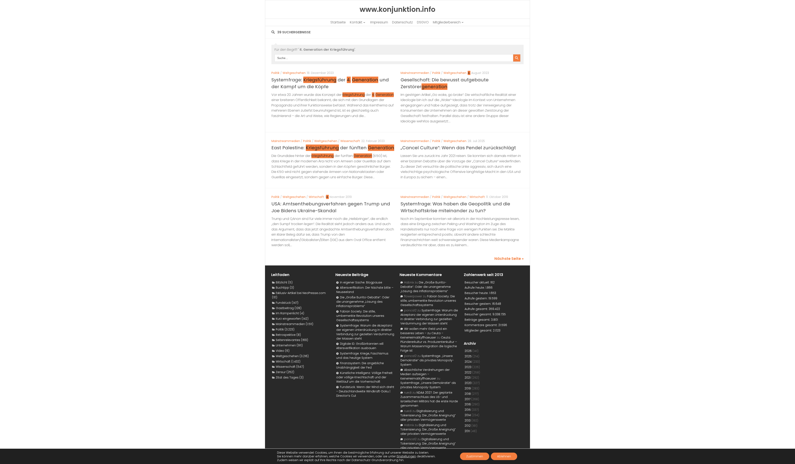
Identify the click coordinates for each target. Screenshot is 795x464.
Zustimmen (474, 456)
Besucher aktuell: (477, 282)
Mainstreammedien (415, 73)
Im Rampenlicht (287, 313)
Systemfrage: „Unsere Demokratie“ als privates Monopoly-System (427, 360)
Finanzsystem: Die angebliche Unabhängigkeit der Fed (360, 365)
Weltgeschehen (294, 73)
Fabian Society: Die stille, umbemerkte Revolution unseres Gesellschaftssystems (360, 315)
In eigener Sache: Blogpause (361, 282)
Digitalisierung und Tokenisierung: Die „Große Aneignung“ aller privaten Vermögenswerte (428, 415)
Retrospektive (286, 335)
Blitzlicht (281, 282)
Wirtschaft (316, 197)
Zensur (281, 372)
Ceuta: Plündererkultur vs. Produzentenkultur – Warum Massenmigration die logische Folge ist (428, 344)
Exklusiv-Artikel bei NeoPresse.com (301, 293)
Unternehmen (286, 345)
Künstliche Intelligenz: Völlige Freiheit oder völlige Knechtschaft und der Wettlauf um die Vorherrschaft (364, 377)
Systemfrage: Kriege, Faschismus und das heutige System (362, 355)
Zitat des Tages (287, 377)
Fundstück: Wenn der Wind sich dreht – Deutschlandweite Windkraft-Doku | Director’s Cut (365, 391)
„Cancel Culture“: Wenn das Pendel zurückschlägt (458, 148)
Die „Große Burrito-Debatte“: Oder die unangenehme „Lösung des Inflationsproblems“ (362, 301)
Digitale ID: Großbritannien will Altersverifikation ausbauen (359, 346)
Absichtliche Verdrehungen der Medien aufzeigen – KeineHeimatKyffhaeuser (425, 374)
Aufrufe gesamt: (477, 309)
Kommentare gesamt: (481, 325)
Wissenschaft (350, 141)
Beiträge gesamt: (478, 320)
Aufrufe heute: (475, 288)
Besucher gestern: (478, 304)
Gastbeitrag (285, 308)
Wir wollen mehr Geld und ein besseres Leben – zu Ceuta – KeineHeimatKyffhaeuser (423, 333)
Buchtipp (282, 288)
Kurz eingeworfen (288, 319)
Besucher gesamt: (479, 314)
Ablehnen (504, 456)
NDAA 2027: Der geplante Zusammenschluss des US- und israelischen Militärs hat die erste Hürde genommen (429, 399)
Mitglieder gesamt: (479, 330)
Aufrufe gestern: (476, 298)
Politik (275, 73)
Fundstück (283, 303)
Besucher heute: (477, 293)
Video (280, 351)
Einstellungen (406, 456)
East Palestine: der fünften (332, 148)
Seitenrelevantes (288, 340)
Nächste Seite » (509, 258)
